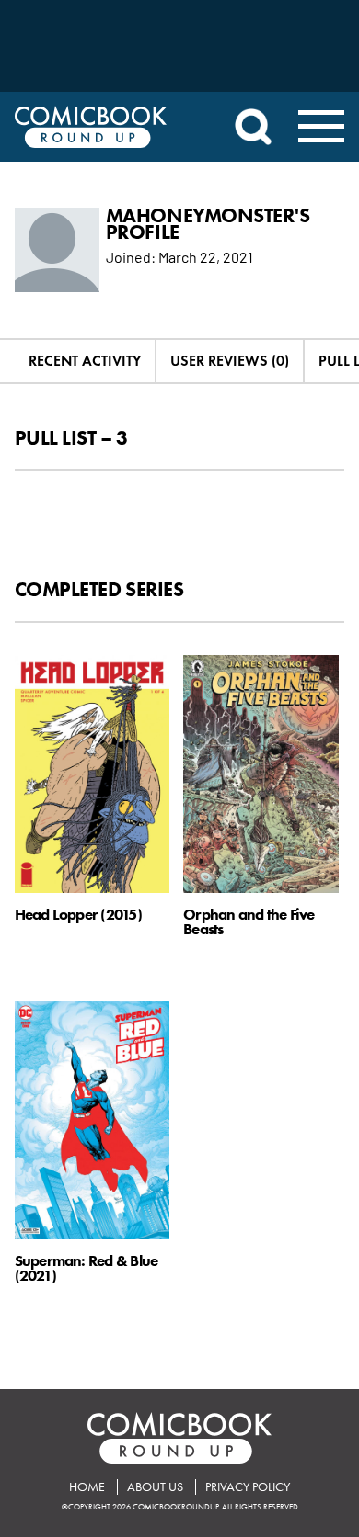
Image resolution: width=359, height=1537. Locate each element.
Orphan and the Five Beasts (248, 921)
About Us (155, 1487)
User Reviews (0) (229, 360)
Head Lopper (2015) (78, 913)
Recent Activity (85, 360)
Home (87, 1487)
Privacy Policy (247, 1487)
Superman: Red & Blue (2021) (86, 1267)
